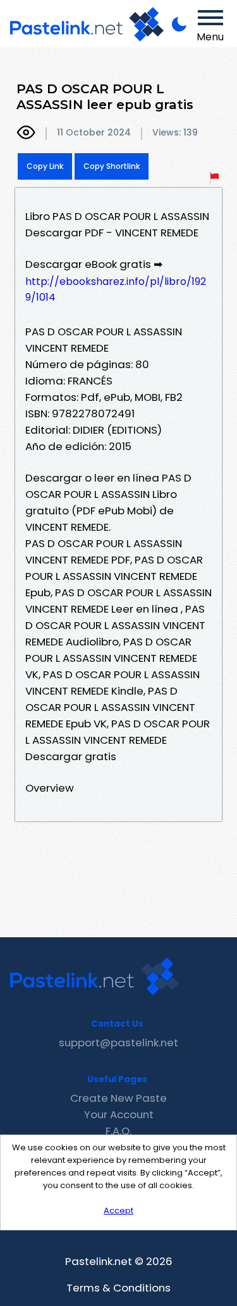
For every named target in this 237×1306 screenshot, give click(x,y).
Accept (118, 1210)
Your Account (119, 1114)
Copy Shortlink (111, 166)
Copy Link (45, 166)
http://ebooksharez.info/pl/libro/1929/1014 (115, 289)
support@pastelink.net (118, 1042)
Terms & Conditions (118, 1287)
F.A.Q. (118, 1130)
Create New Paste (118, 1098)
